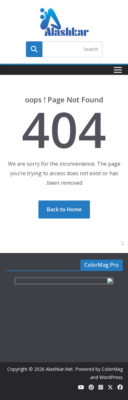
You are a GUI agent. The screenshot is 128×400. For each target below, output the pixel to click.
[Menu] (118, 70)
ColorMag (112, 369)
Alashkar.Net (59, 369)
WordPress (111, 377)
